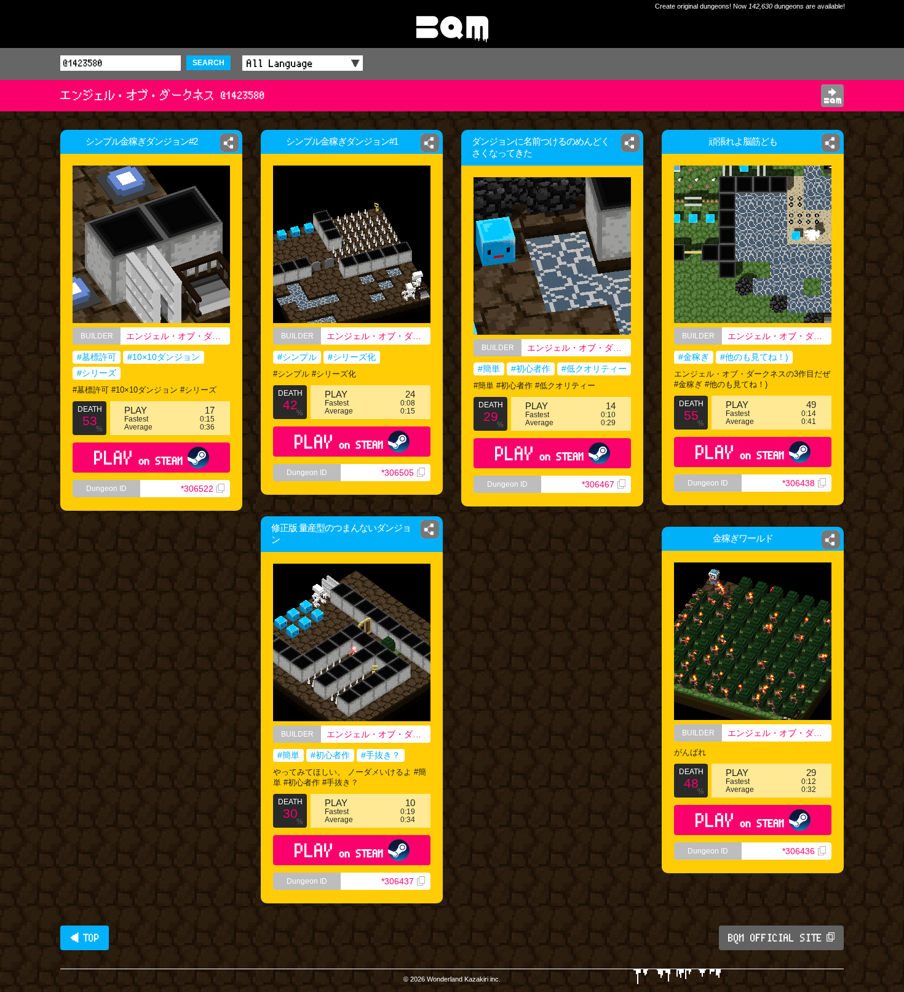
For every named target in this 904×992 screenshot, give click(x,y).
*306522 (197, 489)
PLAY (138, 457)
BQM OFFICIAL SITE (775, 938)
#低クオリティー (594, 369)
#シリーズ (96, 373)
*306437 (397, 881)
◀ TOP (84, 938)
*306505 (397, 473)
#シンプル (297, 357)
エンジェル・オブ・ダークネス (178, 336)
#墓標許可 (96, 357)
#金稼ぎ (693, 357)
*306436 (798, 851)
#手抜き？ (380, 755)
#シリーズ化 (352, 357)
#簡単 (489, 369)
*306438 (798, 483)
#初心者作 (530, 369)
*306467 (598, 484)
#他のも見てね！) (754, 357)
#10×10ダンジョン (163, 357)
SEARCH (208, 62)
